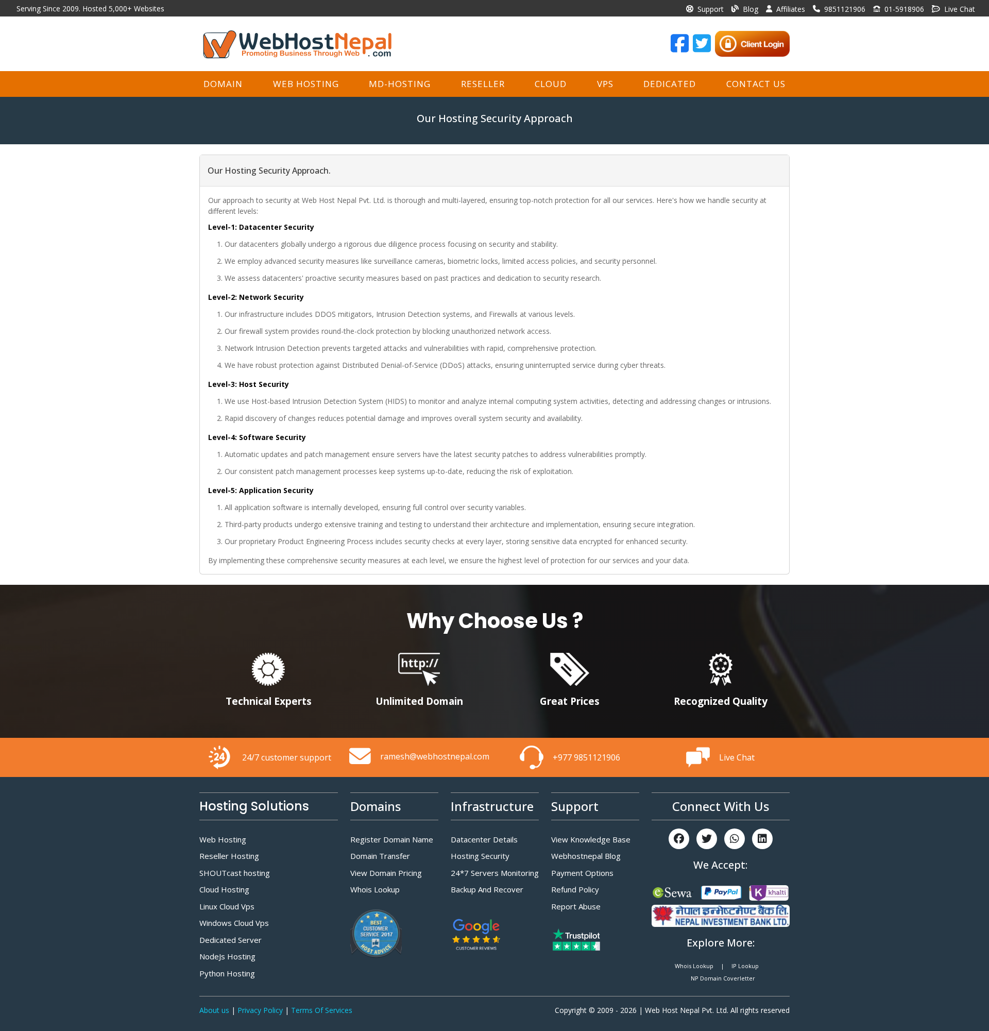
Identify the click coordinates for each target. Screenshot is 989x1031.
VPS (605, 84)
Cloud (551, 84)
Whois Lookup (694, 966)
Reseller (483, 84)
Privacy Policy (261, 1010)
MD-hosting (400, 84)
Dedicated (669, 84)
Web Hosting (306, 84)
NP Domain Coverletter (723, 978)
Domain (223, 84)
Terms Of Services (321, 1010)
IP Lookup (745, 966)
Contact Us (756, 84)
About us (215, 1010)
